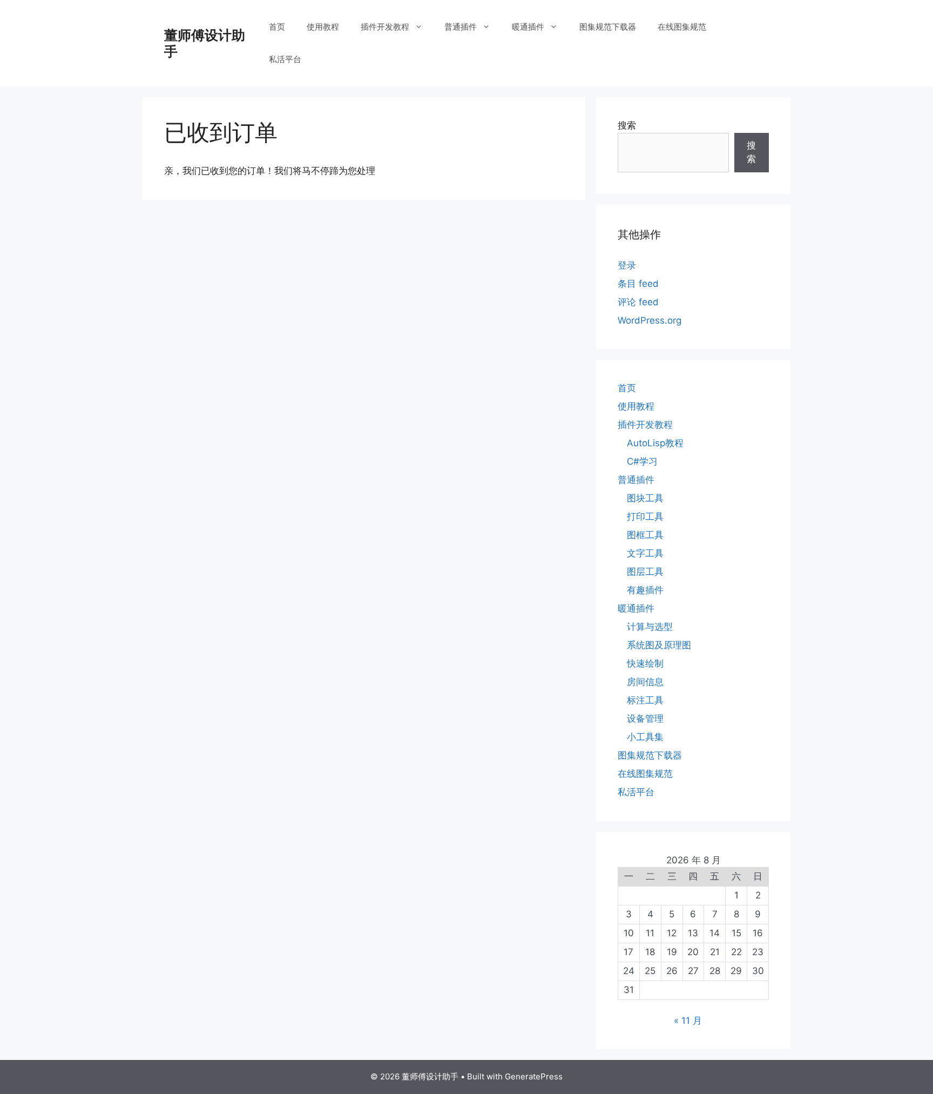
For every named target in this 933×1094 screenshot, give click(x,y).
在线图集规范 (682, 27)
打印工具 (645, 516)
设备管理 (645, 718)
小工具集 (645, 736)
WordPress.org (649, 320)
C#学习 (642, 461)
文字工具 (645, 553)
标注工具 (645, 700)
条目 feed (638, 283)
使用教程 (323, 27)
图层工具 (645, 571)
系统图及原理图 (659, 645)
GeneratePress (534, 1076)
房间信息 (645, 681)
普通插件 (460, 27)
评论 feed (638, 302)
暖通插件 (528, 27)
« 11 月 (688, 1020)
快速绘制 (645, 663)
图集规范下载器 (607, 27)
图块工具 (645, 498)
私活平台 (285, 59)
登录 (627, 265)
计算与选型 (650, 626)
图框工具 (645, 534)
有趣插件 (645, 590)
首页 (277, 27)
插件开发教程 (385, 27)
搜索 (627, 125)
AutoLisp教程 (655, 443)
